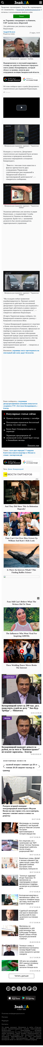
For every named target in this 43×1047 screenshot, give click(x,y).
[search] (2, 2)
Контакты (5, 1024)
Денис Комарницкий (15, 469)
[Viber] (19, 988)
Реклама (5, 1017)
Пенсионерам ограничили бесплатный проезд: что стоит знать (22, 423)
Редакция (5, 1020)
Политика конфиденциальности (13, 1013)
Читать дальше (22, 976)
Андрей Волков (9, 32)
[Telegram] (13, 988)
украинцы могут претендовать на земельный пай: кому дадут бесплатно (21, 351)
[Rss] (8, 988)
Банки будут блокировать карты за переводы (21, 430)
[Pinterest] (35, 988)
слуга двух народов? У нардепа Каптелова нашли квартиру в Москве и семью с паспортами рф (19, 452)
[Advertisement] (21, 247)
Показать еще (33, 445)
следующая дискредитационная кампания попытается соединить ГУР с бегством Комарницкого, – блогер (20, 404)
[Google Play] (28, 998)
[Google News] (24, 988)
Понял (21, 16)
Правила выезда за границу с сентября (22, 418)
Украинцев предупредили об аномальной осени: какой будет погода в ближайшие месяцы (22, 437)
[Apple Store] (14, 998)
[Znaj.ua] (21, 2)
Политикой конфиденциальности (28, 10)
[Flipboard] (29, 988)
